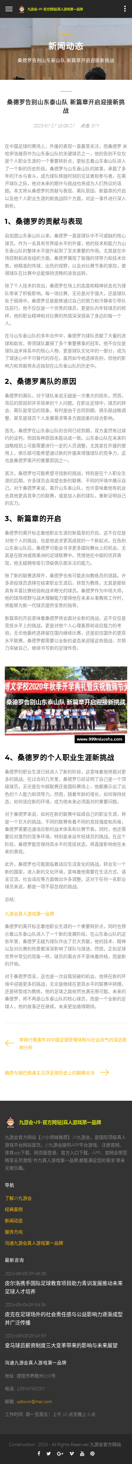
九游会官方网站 (105, 1444)
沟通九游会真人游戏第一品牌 (34, 1243)
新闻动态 (14, 1220)
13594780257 (31, 1388)
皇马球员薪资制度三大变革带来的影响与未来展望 (61, 1345)
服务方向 (14, 1231)
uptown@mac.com (34, 1401)
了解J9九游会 (18, 1198)
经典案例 (14, 1209)
